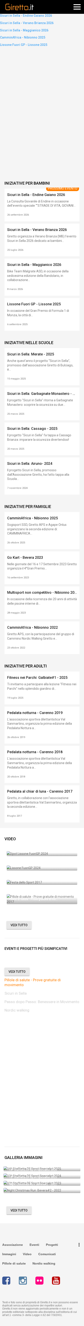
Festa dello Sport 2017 (23, 879)
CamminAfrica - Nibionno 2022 (32, 627)
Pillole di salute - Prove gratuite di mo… (33, 899)
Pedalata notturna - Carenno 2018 (34, 752)
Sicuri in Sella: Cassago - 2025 (32, 428)
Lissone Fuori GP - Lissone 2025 (23, 45)
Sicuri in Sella (15, 993)
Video (27, 1254)
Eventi (34, 1244)
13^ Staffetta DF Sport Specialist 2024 (33, 1169)
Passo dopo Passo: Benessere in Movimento (41, 1002)
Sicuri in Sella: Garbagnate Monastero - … (41, 394)
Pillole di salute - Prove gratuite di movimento (32, 982)
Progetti (52, 1244)
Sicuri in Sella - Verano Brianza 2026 (27, 23)
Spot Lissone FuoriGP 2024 (26, 851)
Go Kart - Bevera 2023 (25, 557)
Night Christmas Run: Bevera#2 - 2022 (33, 1184)
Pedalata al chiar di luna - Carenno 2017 (39, 791)
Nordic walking (16, 1010)
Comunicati (47, 1254)
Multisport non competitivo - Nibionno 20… (42, 592)
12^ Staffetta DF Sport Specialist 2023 (33, 1177)
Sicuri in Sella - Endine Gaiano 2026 (26, 15)
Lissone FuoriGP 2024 (22, 865)
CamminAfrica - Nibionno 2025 (22, 37)
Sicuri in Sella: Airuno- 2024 (29, 463)
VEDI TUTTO (19, 925)
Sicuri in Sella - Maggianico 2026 (24, 30)
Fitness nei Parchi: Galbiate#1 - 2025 (37, 677)
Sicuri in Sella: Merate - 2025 (30, 354)
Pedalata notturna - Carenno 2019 (34, 713)
